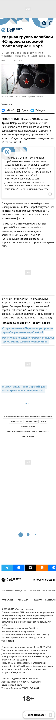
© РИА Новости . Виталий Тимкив (13, 97)
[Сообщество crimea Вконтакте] (18, 568)
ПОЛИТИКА (7, 590)
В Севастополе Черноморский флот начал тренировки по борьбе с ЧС (24, 389)
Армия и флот (16, 421)
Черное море (31, 421)
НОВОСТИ (7, 600)
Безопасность (28, 436)
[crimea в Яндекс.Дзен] (30, 568)
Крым (43, 421)
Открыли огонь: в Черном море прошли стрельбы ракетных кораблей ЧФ (27, 330)
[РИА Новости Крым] (12, 29)
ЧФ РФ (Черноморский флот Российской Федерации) (28, 416)
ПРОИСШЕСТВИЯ (38, 590)
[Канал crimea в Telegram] (7, 568)
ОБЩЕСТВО (21, 590)
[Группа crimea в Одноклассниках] (42, 568)
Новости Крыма (28, 426)
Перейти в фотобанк (35, 97)
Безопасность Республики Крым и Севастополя (28, 431)
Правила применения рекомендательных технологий (23, 639)
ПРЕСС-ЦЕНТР (23, 600)
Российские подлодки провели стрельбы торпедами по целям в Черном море (28, 340)
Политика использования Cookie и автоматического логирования (19, 630)
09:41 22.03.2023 (8, 60)
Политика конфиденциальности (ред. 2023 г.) (25, 634)
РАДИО (38, 600)
